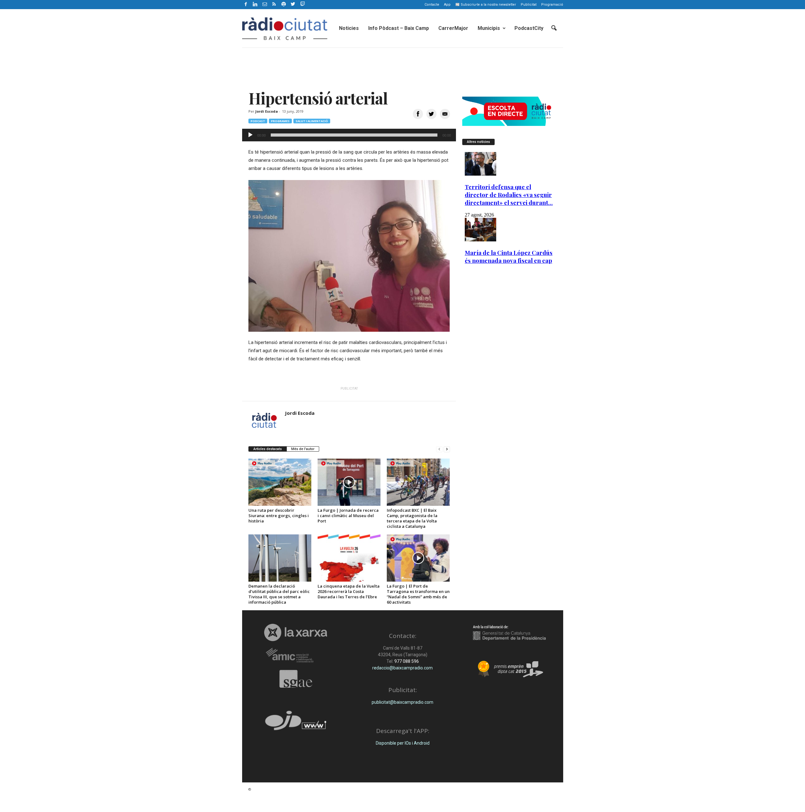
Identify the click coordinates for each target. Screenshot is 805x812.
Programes (280, 121)
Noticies (349, 28)
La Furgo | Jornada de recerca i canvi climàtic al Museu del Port (348, 515)
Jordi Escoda (266, 111)
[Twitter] (293, 4)
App (447, 5)
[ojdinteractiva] (295, 723)
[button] (554, 28)
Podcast (258, 121)
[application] (349, 135)
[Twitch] (302, 3)
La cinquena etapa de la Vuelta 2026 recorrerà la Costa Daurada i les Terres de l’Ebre (349, 591)
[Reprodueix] (250, 135)
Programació (552, 5)
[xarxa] (295, 632)
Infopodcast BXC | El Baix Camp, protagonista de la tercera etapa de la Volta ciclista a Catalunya (412, 518)
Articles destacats (267, 449)
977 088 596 (406, 661)
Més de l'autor (302, 449)
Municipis (489, 28)
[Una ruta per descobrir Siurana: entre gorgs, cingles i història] (279, 482)
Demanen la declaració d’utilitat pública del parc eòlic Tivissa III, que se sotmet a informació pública (279, 594)
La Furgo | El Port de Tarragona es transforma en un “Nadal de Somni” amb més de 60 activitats (418, 594)
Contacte (432, 5)
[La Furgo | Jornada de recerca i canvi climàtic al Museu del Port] (349, 482)
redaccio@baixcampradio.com (402, 667)
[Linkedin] (255, 4)
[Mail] (265, 4)
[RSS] (274, 4)
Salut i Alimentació (312, 121)
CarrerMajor (453, 28)
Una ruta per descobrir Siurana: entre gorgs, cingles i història (278, 515)
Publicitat (528, 5)
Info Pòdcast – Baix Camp (398, 28)
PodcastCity (528, 28)
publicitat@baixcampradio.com (402, 702)
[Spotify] (283, 4)
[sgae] (295, 679)
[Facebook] (246, 4)
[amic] (295, 655)
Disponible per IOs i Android (403, 743)
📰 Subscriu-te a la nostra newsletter (485, 5)
